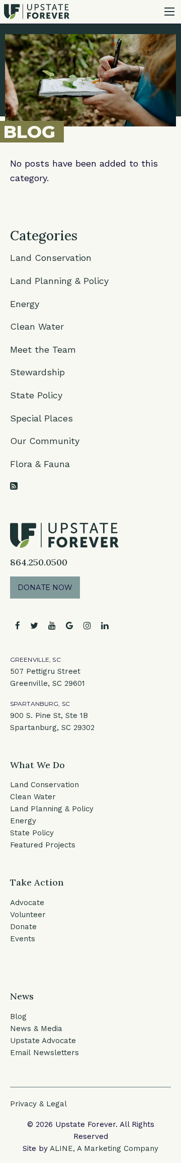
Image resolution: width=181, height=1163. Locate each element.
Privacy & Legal (38, 1103)
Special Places (41, 418)
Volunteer (28, 914)
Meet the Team (43, 349)
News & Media (36, 1028)
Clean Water (37, 326)
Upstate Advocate (43, 1040)
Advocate (27, 902)
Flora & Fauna (40, 464)
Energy (24, 304)
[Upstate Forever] (36, 11)
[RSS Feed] (14, 486)
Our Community (44, 440)
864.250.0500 (38, 562)
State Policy (36, 395)
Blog (18, 1016)
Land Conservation (51, 257)
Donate (23, 926)
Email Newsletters (44, 1052)
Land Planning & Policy (59, 280)
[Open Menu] (169, 12)
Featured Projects (42, 844)
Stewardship (37, 372)
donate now (45, 587)
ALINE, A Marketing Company (104, 1148)
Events (22, 938)
